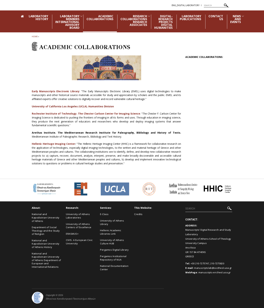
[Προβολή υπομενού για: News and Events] (243, 16)
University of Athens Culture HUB (112, 241)
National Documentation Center (114, 267)
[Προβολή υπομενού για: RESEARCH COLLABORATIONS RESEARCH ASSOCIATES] (149, 16)
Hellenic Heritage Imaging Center (53, 143)
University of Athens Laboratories (78, 216)
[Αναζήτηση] (226, 5)
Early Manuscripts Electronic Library (55, 91)
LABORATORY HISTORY (38, 17)
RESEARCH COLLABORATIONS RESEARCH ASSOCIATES (134, 20)
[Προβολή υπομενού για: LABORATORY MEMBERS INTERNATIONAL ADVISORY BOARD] (81, 16)
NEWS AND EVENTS (235, 19)
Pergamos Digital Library (114, 249)
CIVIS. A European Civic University (79, 241)
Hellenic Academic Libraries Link (110, 232)
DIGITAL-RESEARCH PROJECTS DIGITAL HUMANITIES (163, 22)
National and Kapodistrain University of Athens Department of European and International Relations (46, 260)
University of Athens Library (112, 222)
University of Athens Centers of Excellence (78, 225)
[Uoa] (37, 298)
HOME (35, 36)
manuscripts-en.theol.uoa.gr (214, 272)
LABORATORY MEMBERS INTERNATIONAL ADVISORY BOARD (67, 22)
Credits (138, 214)
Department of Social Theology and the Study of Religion (46, 231)
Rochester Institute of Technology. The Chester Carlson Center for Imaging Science (86, 113)
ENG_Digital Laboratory (186, 5)
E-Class (104, 214)
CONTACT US (216, 17)
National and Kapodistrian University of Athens (45, 217)
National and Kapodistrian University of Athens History (45, 244)
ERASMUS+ (72, 233)
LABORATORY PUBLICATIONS (190, 17)
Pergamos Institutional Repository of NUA (113, 258)
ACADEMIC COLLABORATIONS (100, 17)
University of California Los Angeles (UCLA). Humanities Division (73, 106)
